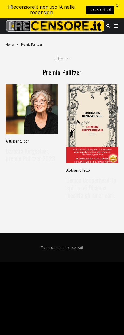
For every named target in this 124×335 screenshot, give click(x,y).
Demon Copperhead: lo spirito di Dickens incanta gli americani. (91, 187)
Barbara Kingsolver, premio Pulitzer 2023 (30, 154)
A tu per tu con (18, 141)
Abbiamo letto (78, 170)
